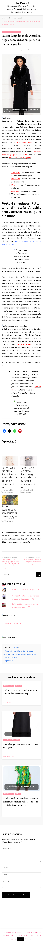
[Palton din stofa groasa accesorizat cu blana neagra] (10, 500)
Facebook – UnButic (12, 624)
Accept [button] (21, 939)
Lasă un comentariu (33, 50)
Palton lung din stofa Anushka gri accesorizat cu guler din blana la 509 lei (28, 477)
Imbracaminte (7, 32)
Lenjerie (18, 685)
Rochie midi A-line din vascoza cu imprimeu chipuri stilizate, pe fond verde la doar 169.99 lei (20, 801)
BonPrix (14, 185)
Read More (29, 939)
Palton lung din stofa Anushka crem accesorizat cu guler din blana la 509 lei (10, 477)
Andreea (6, 50)
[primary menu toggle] (3, 7)
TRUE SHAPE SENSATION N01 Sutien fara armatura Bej (20, 692)
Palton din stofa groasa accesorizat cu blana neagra (10, 511)
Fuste (6, 739)
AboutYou (15, 172)
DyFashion (15, 179)
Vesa (13, 194)
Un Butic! (21, 3)
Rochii (18, 793)
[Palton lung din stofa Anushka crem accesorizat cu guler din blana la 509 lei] (10, 461)
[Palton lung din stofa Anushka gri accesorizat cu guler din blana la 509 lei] (28, 461)
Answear (15, 191)
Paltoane (17, 32)
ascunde (15, 647)
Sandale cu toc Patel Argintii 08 (25, 589)
